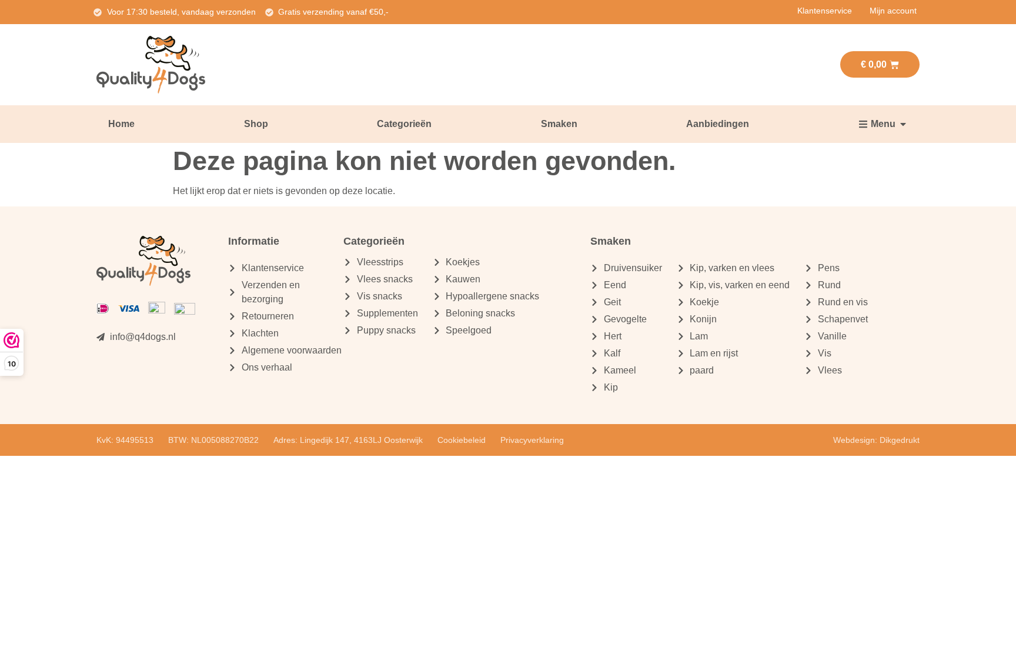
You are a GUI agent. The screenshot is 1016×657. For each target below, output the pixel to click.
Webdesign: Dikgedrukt (876, 440)
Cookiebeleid (461, 440)
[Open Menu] (903, 124)
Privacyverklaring (532, 440)
